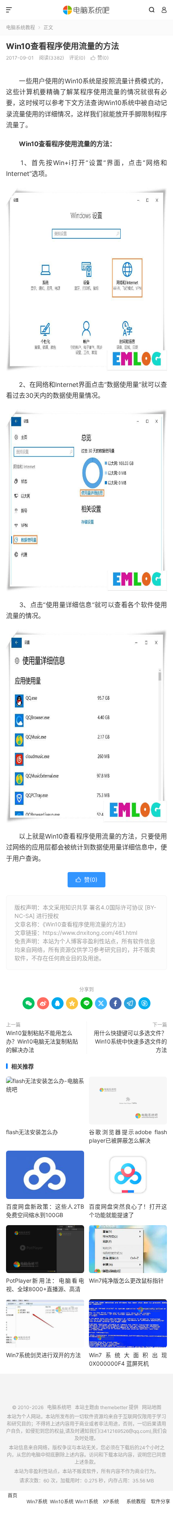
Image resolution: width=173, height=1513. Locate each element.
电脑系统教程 (20, 28)
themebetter (114, 1407)
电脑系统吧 (86, 10)
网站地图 (151, 1407)
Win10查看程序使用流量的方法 (62, 46)
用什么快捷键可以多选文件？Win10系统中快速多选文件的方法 (130, 1041)
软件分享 (160, 1502)
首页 (12, 1495)
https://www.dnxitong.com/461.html (90, 932)
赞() (100, 58)
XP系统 (111, 1502)
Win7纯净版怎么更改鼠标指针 (126, 1280)
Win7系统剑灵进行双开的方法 (43, 1355)
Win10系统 (62, 1502)
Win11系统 (86, 1502)
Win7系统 (37, 1502)
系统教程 (136, 1502)
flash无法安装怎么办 (32, 1132)
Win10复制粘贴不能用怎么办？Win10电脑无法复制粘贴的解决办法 (42, 1041)
